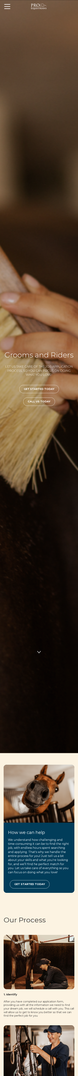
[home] (39, 6)
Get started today (29, 884)
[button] (14, 6)
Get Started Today (39, 389)
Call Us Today (39, 401)
